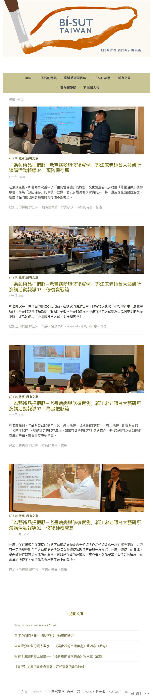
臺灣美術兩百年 (75, 78)
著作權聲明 (68, 88)
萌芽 (45, 326)
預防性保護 (50, 207)
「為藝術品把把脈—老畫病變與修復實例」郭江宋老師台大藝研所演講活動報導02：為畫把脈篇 (75, 406)
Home (29, 78)
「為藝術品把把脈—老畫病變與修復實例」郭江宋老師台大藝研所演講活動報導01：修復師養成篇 (75, 525)
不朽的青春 (49, 78)
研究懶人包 (91, 88)
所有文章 (124, 78)
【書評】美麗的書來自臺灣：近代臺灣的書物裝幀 (49, 667)
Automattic (118, 692)
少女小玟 (67, 207)
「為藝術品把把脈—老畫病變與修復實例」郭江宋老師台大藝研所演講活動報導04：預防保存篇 (75, 167)
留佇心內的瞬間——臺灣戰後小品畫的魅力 (44, 635)
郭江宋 (33, 207)
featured (72, 326)
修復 (99, 207)
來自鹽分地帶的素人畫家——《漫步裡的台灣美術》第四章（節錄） (61, 646)
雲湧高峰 (57, 326)
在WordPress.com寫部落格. (43, 692)
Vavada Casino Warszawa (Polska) (35, 625)
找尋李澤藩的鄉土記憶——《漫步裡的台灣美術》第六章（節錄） (60, 656)
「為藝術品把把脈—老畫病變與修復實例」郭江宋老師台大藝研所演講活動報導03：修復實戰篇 (75, 286)
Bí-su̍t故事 (102, 78)
